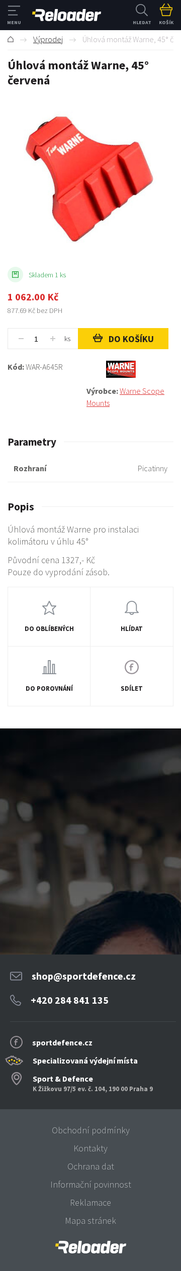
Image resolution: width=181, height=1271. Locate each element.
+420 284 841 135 (70, 1000)
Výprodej (48, 39)
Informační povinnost (90, 1184)
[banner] (90, 1247)
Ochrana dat (90, 1166)
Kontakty (90, 1148)
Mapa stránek (90, 1220)
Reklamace (90, 1202)
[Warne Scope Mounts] (129, 369)
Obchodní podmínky (91, 1130)
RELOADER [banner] (66, 15)
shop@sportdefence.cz (84, 976)
